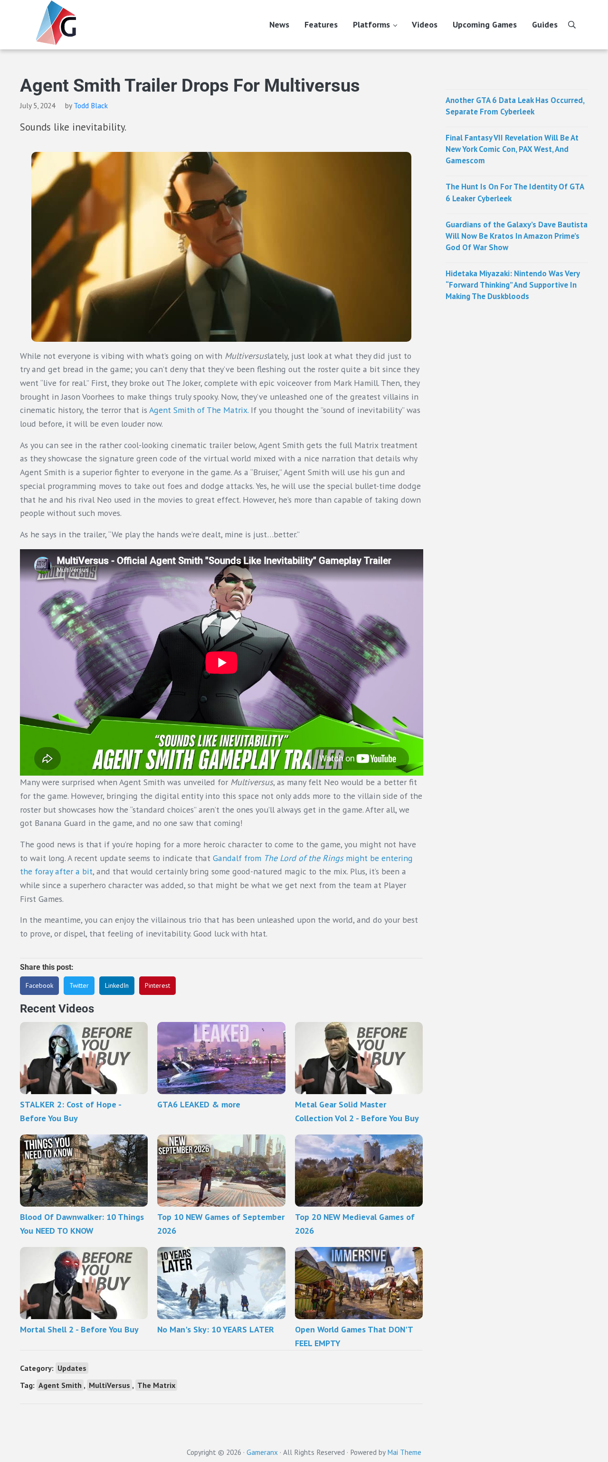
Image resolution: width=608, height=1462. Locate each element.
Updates (71, 1368)
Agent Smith (60, 1385)
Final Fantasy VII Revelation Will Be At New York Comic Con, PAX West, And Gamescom (512, 149)
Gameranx (262, 1452)
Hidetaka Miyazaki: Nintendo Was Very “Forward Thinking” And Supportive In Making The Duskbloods (513, 284)
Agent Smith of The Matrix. (198, 409)
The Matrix (156, 1385)
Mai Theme (404, 1452)
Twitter (79, 985)
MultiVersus (109, 1385)
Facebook (39, 985)
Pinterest (157, 985)
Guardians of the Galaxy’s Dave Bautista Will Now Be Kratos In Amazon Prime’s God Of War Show (517, 236)
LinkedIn (117, 985)
